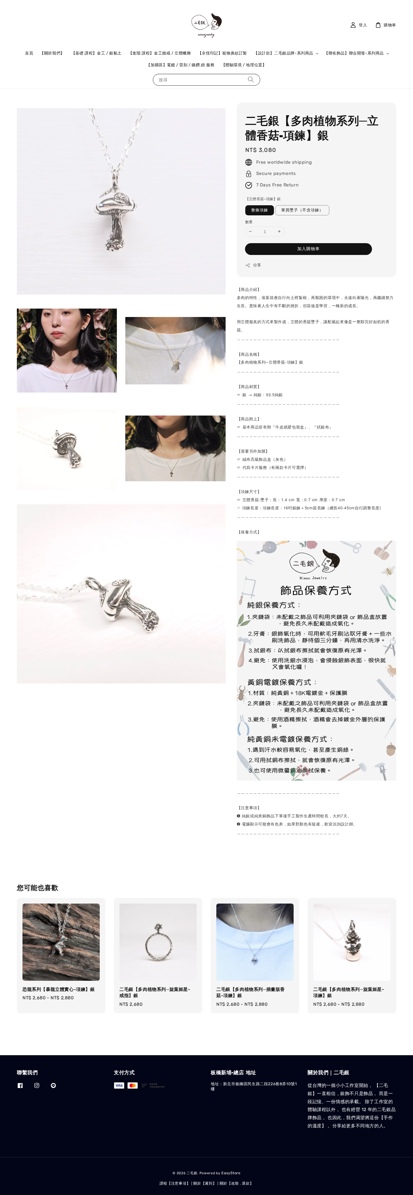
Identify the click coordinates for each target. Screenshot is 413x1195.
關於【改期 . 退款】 (237, 1183)
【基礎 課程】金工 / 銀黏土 (96, 53)
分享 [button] (257, 265)
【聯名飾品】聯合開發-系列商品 (354, 53)
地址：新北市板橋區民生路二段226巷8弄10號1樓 (254, 1086)
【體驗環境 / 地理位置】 (244, 65)
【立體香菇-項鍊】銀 (263, 199)
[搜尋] (251, 79)
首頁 (29, 53)
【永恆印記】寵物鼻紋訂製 (222, 53)
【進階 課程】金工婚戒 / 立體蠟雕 (159, 53)
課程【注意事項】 (175, 1183)
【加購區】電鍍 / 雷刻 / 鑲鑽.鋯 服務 (180, 65)
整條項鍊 (259, 210)
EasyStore (230, 1173)
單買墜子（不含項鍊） (302, 210)
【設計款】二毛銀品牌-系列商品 (283, 53)
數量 (249, 222)
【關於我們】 (52, 53)
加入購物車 (308, 248)
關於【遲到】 (204, 1183)
